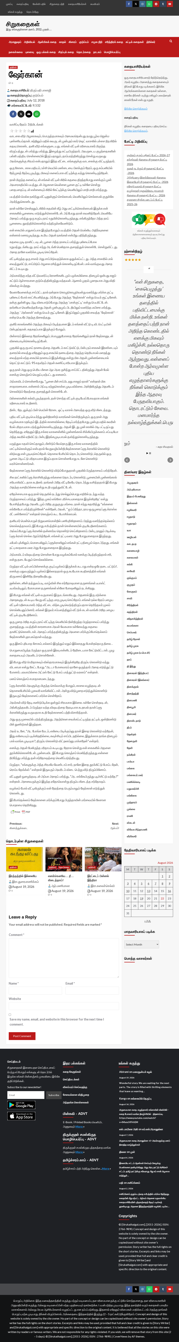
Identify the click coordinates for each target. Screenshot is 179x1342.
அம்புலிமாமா (134, 489)
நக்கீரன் (131, 754)
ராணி (130, 815)
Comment (16, 935)
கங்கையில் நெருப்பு (141, 1098)
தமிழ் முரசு (132, 645)
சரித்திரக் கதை (114, 41)
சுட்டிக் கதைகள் (135, 41)
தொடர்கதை (84, 52)
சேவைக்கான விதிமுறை (76, 1094)
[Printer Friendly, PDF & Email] (20, 812)
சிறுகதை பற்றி (57, 3)
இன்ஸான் (132, 503)
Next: (114, 826)
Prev (127, 460)
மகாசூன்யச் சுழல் (142, 1071)
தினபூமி (131, 707)
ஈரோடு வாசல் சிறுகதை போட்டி (144, 186)
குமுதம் (131, 584)
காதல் (62, 41)
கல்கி (130, 564)
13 (148, 891)
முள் (132, 1151)
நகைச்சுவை (16, 52)
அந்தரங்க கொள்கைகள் (76, 1102)
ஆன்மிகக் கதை (47, 41)
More (79, 1126)
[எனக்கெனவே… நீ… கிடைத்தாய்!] (63, 859)
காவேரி (131, 571)
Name (14, 983)
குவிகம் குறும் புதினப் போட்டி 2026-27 (148, 155)
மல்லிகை (132, 795)
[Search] (171, 41)
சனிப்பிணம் (133, 1182)
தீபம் (129, 727)
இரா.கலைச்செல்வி (103, 886)
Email (70, 983)
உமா (129, 530)
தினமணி (132, 700)
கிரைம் (73, 41)
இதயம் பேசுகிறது (136, 496)
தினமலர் (131, 713)
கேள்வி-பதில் (39, 3)
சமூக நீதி (96, 41)
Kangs (123, 1098)
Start (147, 453)
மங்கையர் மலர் (135, 775)
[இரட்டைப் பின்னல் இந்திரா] (103, 859)
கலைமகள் (132, 557)
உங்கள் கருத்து (15, 11)
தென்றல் (131, 734)
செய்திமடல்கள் (71, 1079)
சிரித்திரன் (132, 605)
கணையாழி (133, 550)
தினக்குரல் (133, 686)
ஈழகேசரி (132, 509)
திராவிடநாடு (134, 720)
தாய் (129, 659)
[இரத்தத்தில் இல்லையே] (24, 859)
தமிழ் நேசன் (133, 639)
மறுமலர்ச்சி (133, 788)
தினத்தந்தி (133, 693)
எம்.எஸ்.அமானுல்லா (152, 1129)
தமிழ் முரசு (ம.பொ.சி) (138, 652)
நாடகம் (97, 52)
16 (169, 891)
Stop (150, 453)
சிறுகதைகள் (23, 24)
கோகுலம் (132, 591)
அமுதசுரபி (132, 482)
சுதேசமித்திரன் (135, 618)
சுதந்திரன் (132, 611)
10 (127, 891)
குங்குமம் (132, 577)
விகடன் (131, 822)
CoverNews (120, 1336)
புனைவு (29, 52)
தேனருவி (132, 741)
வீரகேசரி (132, 836)
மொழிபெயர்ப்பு (112, 52)
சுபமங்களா (133, 625)
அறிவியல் (29, 41)
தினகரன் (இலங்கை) (138, 679)
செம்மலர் (132, 632)
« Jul (147, 921)
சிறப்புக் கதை (66, 52)
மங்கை (131, 768)
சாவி (129, 598)
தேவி (130, 747)
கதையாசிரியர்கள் (77, 3)
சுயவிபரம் (95, 3)
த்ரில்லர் (150, 41)
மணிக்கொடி (133, 781)
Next (170, 460)
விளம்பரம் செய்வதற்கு (75, 1086)
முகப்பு (9, 3)
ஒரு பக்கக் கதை (46, 52)
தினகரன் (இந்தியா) (138, 673)
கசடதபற (132, 543)
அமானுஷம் (15, 41)
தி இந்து (131, 666)
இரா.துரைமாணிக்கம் (25, 881)
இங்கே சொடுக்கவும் (136, 108)
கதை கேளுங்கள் (72, 1071)
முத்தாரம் (132, 802)
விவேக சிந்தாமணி (137, 829)
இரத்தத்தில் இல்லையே (23, 876)
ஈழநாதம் (132, 523)
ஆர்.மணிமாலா (60, 886)
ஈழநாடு (131, 516)
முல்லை (131, 809)
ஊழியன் (132, 537)
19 (141, 898)
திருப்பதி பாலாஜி (40, 90)
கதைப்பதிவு (23, 3)
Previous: (19, 826)
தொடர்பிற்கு (33, 11)
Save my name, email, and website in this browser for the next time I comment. (57, 1021)
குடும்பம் (84, 41)
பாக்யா (130, 761)
